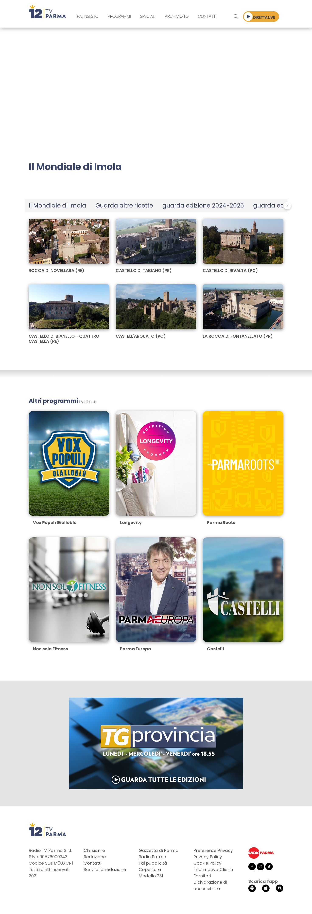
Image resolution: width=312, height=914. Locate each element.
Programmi (119, 16)
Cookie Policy (207, 863)
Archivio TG (176, 16)
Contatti (207, 16)
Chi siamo (94, 850)
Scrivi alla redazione (105, 869)
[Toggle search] (235, 16)
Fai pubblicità (153, 863)
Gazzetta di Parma (158, 850)
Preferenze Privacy (213, 850)
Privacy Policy (207, 857)
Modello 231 (151, 876)
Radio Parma (152, 857)
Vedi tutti (88, 401)
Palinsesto (87, 16)
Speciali (147, 16)
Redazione (95, 857)
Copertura (150, 869)
